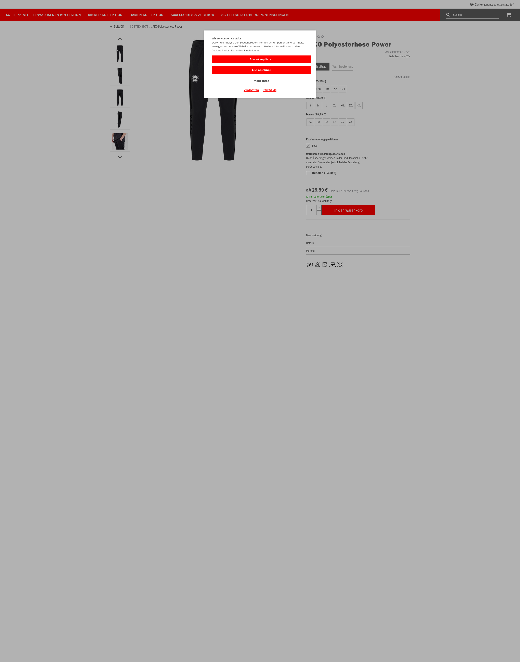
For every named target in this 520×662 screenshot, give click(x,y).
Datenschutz (251, 89)
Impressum (269, 89)
